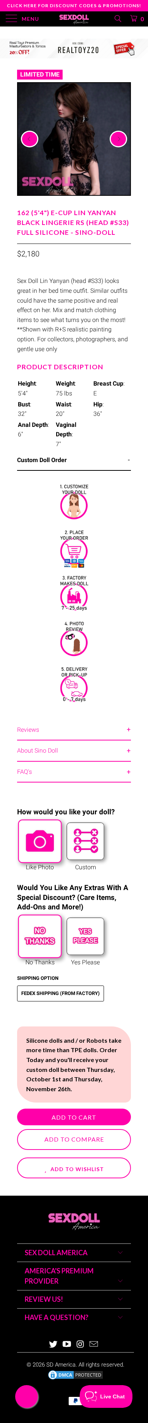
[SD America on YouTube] (66, 1345)
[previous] (29, 139)
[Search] (117, 18)
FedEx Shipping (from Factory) (60, 993)
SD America (61, 1364)
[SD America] (74, 19)
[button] (74, 1167)
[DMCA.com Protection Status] (75, 1378)
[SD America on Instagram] (80, 1345)
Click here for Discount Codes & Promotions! (74, 5)
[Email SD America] (94, 1345)
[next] (118, 139)
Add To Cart (74, 1117)
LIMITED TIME (40, 74)
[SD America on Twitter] (53, 1345)
